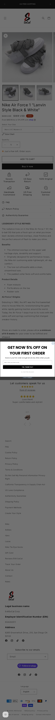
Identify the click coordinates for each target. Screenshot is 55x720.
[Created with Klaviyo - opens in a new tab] (27, 377)
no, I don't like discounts (27, 372)
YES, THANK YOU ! (27, 367)
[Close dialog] (53, 343)
